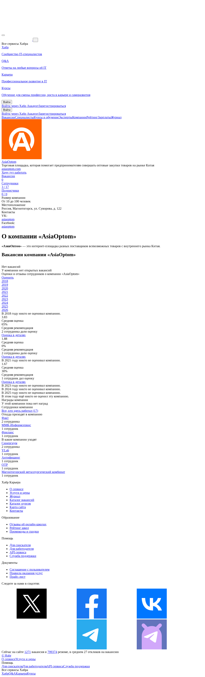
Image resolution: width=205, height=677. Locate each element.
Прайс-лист (17, 576)
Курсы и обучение (46, 117)
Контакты (16, 510)
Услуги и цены (20, 492)
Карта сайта (18, 507)
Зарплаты (104, 117)
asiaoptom (8, 219)
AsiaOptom (9, 161)
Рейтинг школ (19, 528)
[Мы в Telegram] (92, 648)
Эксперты (65, 117)
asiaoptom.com (11, 169)
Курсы (31, 673)
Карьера (21, 673)
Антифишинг (11, 457)
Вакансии (8, 117)
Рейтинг (92, 117)
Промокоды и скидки (24, 531)
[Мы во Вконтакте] (152, 617)
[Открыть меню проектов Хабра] (3, 35)
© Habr (6, 655)
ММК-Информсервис (16, 425)
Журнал (116, 117)
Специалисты (24, 117)
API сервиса (18, 552)
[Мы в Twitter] (32, 617)
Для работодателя (22, 548)
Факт (5, 418)
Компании (79, 117)
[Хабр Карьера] (17, 39)
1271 (27, 652)
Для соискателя (20, 545)
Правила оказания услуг (26, 573)
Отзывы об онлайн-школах (28, 524)
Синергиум (9, 443)
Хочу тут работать (14, 172)
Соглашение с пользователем (29, 569)
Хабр (5, 673)
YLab (5, 450)
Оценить (8, 277)
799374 (52, 652)
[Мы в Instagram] (32, 648)
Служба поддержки (23, 556)
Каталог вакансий (22, 500)
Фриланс (8, 432)
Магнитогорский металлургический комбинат (33, 472)
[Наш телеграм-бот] (152, 648)
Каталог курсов (20, 503)
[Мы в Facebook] (92, 617)
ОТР (5, 464)
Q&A (12, 673)
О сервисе (16, 489)
